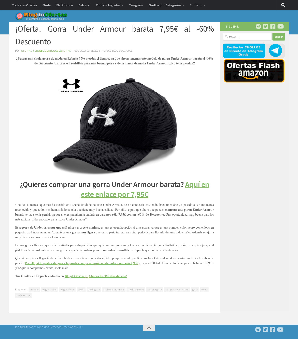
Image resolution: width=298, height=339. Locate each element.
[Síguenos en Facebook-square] (273, 26)
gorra (195, 289)
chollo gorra (94, 289)
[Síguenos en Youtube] (280, 26)
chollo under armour (114, 289)
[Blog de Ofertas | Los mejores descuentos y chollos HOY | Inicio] (41, 16)
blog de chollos (49, 289)
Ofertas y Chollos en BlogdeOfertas (46, 50)
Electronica (64, 5)
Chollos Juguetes (108, 5)
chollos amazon (136, 289)
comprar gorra (155, 289)
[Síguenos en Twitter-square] (265, 26)
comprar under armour (177, 289)
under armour (24, 295)
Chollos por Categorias (164, 5)
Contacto (196, 5)
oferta (204, 289)
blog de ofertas (67, 289)
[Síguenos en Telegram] (258, 26)
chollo (81, 289)
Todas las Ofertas (24, 5)
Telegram (136, 5)
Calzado (84, 5)
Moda (47, 5)
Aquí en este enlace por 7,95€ (145, 189)
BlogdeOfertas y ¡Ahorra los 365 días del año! (96, 276)
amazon (34, 289)
